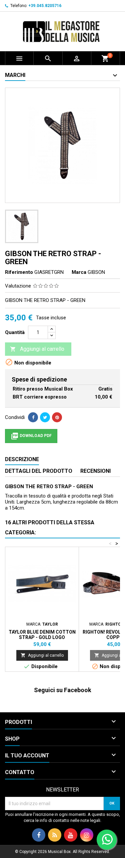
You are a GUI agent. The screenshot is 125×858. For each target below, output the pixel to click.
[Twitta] (45, 417)
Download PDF (31, 436)
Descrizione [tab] (22, 459)
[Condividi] (33, 417)
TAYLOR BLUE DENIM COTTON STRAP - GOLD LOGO (42, 634)
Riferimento (19, 272)
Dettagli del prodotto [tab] (38, 471)
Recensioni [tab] (95, 471)
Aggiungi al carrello (37, 349)
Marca (79, 272)
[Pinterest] (57, 417)
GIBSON (96, 272)
